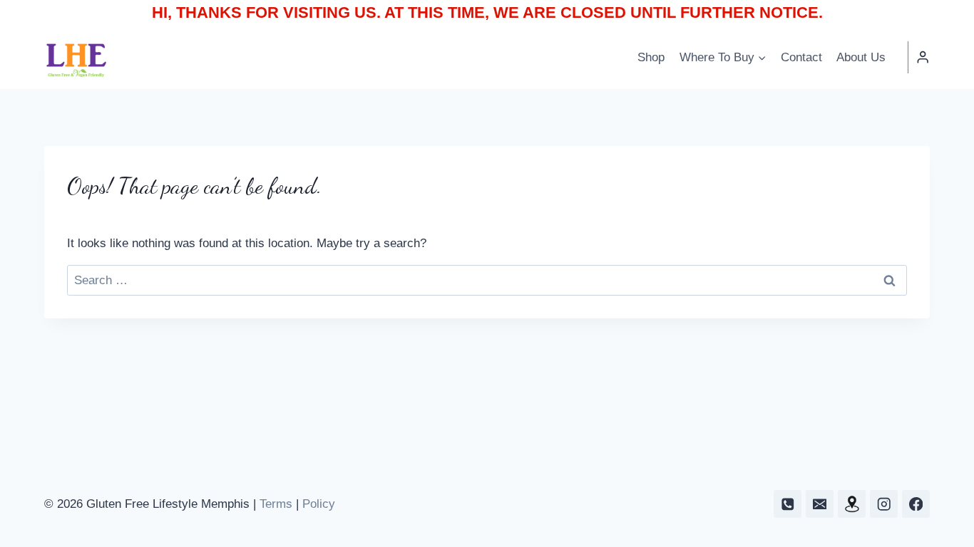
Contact (801, 57)
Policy (318, 504)
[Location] (852, 504)
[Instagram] (884, 504)
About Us (861, 57)
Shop (651, 57)
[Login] (923, 57)
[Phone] (787, 504)
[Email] (820, 504)
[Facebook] (916, 504)
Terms (276, 504)
